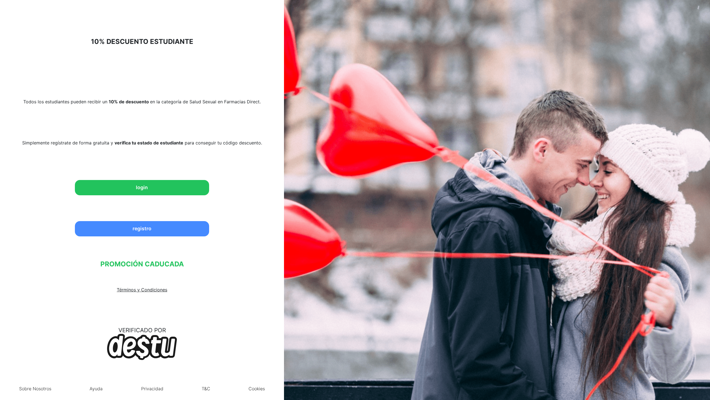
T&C (206, 388)
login (142, 187)
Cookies (256, 388)
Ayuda (96, 388)
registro (142, 228)
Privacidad (152, 388)
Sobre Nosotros (35, 388)
